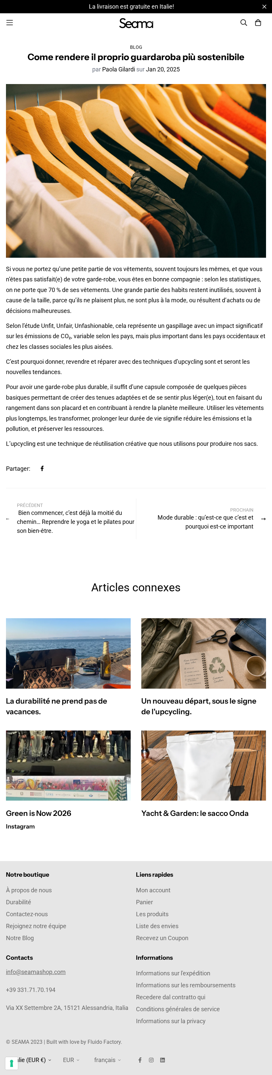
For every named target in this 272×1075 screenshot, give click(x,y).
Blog (136, 47)
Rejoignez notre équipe (36, 926)
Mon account (153, 890)
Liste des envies (157, 926)
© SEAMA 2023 (25, 1042)
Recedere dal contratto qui (170, 997)
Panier (144, 902)
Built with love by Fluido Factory (83, 1042)
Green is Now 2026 (38, 813)
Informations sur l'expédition (173, 973)
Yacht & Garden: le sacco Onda (195, 813)
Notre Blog (20, 937)
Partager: (18, 468)
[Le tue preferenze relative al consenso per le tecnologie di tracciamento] (11, 1063)
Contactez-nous (27, 914)
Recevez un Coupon (162, 937)
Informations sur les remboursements (186, 985)
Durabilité (18, 902)
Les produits (152, 914)
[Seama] (136, 22)
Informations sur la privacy (171, 1021)
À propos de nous (29, 890)
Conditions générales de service (178, 1009)
